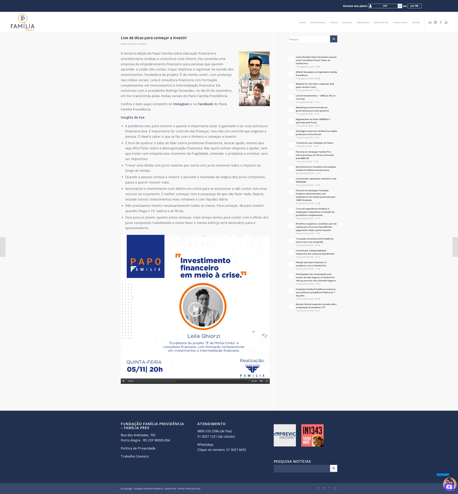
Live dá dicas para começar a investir (154, 37)
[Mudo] (261, 381)
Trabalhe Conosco (135, 456)
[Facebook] (441, 22)
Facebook (205, 104)
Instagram (181, 104)
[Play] (123, 381)
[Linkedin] (430, 22)
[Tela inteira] (267, 381)
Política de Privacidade (138, 448)
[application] (195, 309)
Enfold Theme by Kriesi (189, 488)
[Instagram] (435, 22)
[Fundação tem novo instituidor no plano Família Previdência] (3, 247)
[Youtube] (446, 22)
